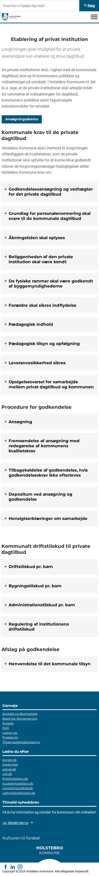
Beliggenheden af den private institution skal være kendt (41, 259)
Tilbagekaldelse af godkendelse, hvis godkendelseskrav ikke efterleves (48, 473)
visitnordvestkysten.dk (18, 793)
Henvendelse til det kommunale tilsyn (50, 664)
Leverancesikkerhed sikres (37, 362)
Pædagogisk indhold (31, 324)
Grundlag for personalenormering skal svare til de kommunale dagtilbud (50, 216)
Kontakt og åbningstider (20, 714)
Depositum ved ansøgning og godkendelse (40, 497)
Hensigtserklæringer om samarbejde (48, 518)
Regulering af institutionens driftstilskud (39, 627)
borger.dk (9, 760)
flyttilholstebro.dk (15, 778)
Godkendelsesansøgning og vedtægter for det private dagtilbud (51, 192)
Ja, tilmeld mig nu (15, 823)
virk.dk (7, 774)
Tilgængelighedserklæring (21, 742)
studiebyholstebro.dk (17, 783)
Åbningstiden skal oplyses (37, 237)
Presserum (10, 737)
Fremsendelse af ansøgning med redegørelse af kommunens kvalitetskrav (44, 445)
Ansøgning (20, 421)
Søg (89, 5)
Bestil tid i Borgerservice (19, 718)
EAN (5, 728)
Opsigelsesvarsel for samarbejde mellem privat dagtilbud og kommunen (51, 384)
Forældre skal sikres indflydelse (42, 305)
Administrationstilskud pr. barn (42, 605)
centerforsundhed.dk (17, 788)
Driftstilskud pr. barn (31, 566)
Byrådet (8, 723)
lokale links (10, 764)
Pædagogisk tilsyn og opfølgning (44, 343)
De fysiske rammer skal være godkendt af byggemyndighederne (51, 283)
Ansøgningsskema (21, 119)
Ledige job (9, 733)
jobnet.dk (9, 769)
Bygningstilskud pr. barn (35, 585)
